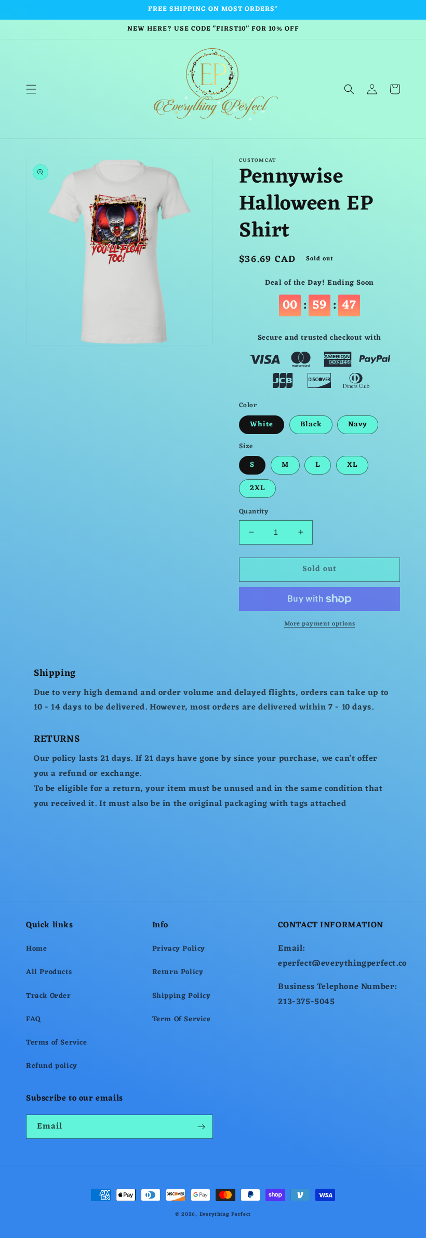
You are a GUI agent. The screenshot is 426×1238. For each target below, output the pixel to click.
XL (352, 464)
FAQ (33, 1019)
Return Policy (178, 972)
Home (36, 948)
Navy (357, 424)
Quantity (253, 512)
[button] (31, 89)
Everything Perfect (225, 1214)
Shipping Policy (181, 996)
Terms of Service (56, 1042)
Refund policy (51, 1066)
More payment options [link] (319, 624)
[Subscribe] (201, 1127)
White (261, 424)
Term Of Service (181, 1019)
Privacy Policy (178, 948)
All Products (49, 972)
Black (311, 424)
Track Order (48, 996)
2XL (257, 488)
